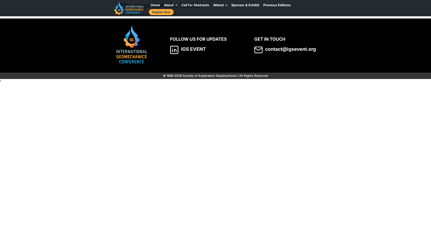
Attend (218, 5)
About (169, 5)
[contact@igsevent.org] (258, 50)
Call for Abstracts (195, 5)
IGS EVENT (193, 49)
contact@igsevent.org (290, 49)
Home (155, 5)
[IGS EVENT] (174, 50)
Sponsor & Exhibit (245, 5)
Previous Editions (277, 5)
